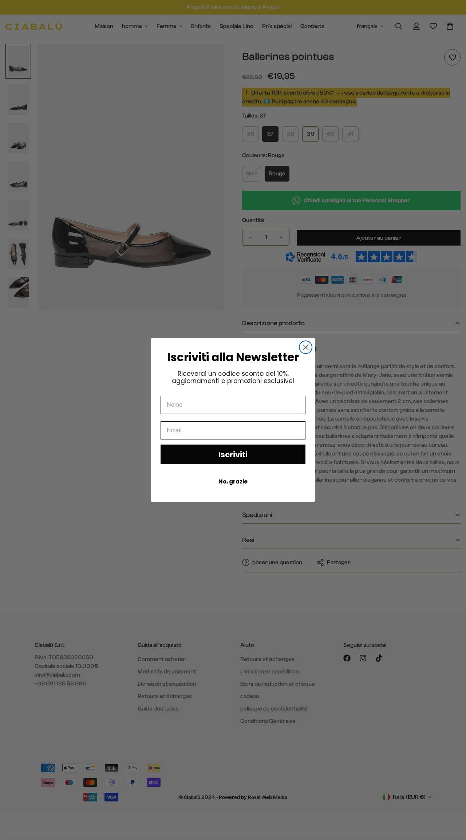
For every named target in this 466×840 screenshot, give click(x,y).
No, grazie (233, 481)
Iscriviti (233, 454)
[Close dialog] (305, 347)
